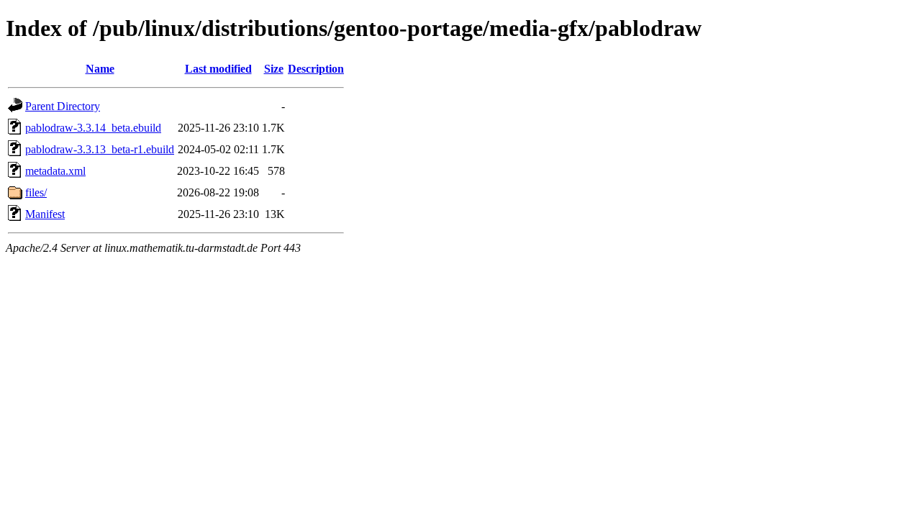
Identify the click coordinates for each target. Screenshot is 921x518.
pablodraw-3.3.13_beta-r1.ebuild (99, 149)
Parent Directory (62, 106)
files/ (36, 192)
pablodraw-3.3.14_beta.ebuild (93, 128)
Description (316, 69)
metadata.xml (55, 171)
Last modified (218, 69)
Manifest (45, 214)
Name (100, 69)
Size (273, 69)
